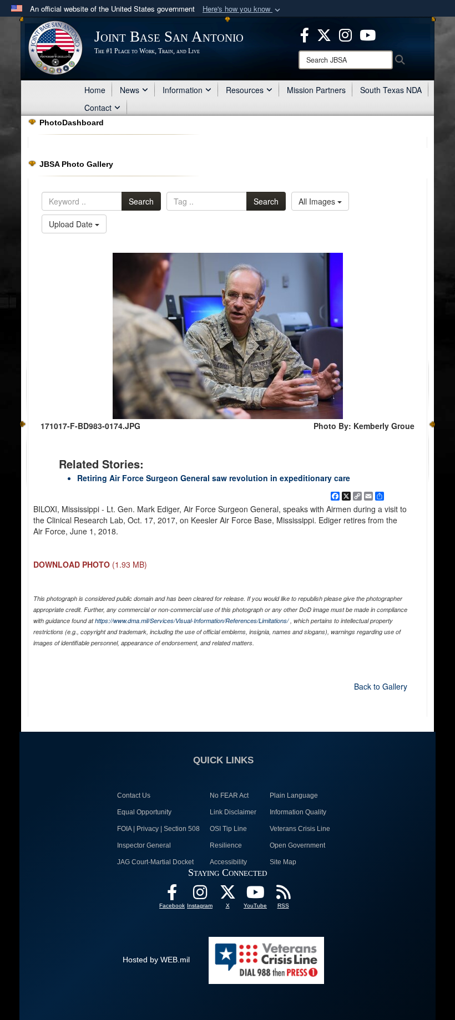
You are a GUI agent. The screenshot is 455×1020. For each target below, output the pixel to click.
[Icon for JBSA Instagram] (200, 895)
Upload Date (72, 224)
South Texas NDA (391, 89)
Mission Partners (316, 89)
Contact (98, 107)
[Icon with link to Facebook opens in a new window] (304, 33)
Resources (245, 89)
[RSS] (283, 895)
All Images (318, 201)
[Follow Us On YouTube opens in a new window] (255, 895)
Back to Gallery (380, 686)
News (129, 89)
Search (141, 201)
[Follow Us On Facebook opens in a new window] (172, 895)
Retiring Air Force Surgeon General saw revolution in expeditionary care (213, 477)
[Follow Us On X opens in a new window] (227, 895)
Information (183, 89)
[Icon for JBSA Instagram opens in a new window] (345, 33)
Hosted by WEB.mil (156, 959)
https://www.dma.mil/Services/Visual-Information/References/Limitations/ (192, 620)
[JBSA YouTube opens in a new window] (368, 33)
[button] (242, 9)
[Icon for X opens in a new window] (324, 33)
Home (94, 89)
